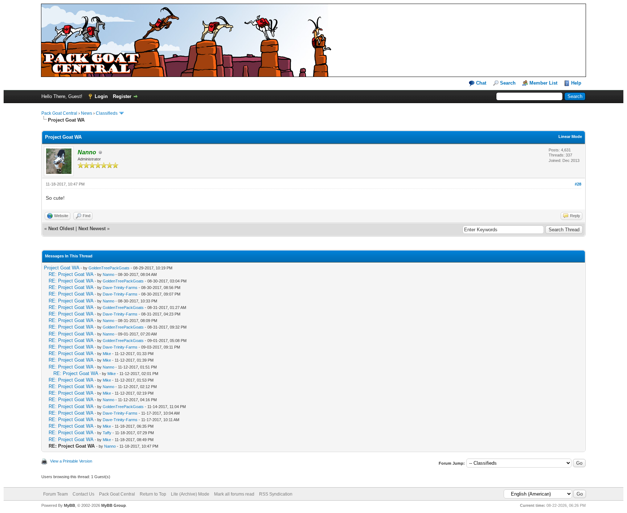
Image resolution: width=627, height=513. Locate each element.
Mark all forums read (234, 494)
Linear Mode (570, 136)
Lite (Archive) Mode (190, 494)
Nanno (108, 274)
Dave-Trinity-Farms (120, 287)
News (86, 113)
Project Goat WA (61, 267)
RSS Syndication (275, 494)
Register (122, 96)
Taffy (107, 433)
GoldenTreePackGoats (109, 268)
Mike (107, 353)
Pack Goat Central (59, 113)
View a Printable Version (71, 461)
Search (508, 83)
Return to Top (153, 494)
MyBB (69, 505)
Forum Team (55, 494)
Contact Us (83, 494)
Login (101, 96)
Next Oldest (61, 228)
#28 (578, 184)
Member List (543, 83)
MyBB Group (113, 505)
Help (576, 83)
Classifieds (107, 113)
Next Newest (92, 228)
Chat (480, 83)
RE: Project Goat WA (71, 274)
